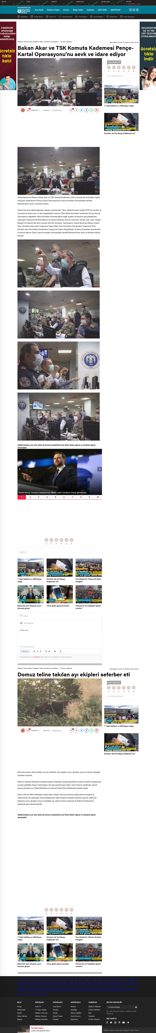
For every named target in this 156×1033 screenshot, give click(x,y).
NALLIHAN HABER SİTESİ (126, 982)
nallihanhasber (123, 985)
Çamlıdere (91, 979)
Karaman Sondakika (69, 988)
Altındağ (69, 979)
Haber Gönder (22, 1016)
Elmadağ (111, 979)
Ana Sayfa (39, 9)
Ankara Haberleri (94, 1009)
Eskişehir (35, 979)
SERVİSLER (115, 9)
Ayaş (74, 979)
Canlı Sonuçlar (129, 16)
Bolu (30, 979)
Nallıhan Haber (53, 9)
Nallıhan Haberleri (95, 1006)
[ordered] (46, 651)
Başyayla (115, 991)
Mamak (62, 982)
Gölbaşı (129, 979)
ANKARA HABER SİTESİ (25, 985)
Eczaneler (113, 16)
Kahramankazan (30, 982)
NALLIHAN (112, 982)
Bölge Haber (78, 9)
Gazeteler (24, 16)
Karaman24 (87, 988)
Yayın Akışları (98, 16)
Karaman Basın (124, 991)
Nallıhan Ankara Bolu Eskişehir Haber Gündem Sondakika (37, 41)
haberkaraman (66, 991)
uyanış (58, 991)
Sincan (86, 982)
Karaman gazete (42, 994)
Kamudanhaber (40, 991)
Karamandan (51, 988)
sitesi (58, 979)
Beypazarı (83, 979)
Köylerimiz (74, 1019)
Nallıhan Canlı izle (41, 1013)
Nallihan (114, 985)
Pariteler (56, 1019)
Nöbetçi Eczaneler (41, 1019)
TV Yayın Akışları (41, 1009)
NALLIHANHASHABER (103, 985)
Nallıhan (20, 979)
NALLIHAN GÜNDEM (87, 985)
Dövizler (55, 1009)
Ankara (66, 9)
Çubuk (104, 979)
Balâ (78, 979)
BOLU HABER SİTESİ (42, 985)
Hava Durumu (67, 16)
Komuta (22, 552)
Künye (19, 1006)
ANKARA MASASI (72, 985)
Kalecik (39, 982)
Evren (124, 979)
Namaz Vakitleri (76, 1013)
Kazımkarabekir (99, 991)
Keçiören (45, 982)
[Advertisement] (78, 30)
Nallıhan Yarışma (41, 1016)
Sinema (73, 1006)
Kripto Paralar (57, 1016)
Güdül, (135, 979)
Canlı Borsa (83, 16)
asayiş (53, 991)
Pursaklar (80, 982)
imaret (48, 991)
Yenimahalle (104, 982)
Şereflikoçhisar (94, 982)
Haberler (90, 9)
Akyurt (63, 979)
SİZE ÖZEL (102, 9)
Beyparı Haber (111, 988)
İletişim (19, 1019)
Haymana (20, 982)
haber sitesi (43, 979)
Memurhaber (21, 991)
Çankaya (99, 979)
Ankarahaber (51, 979)
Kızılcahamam (54, 982)
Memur (134, 988)
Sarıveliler (108, 991)
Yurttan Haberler (66, 41)
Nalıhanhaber (126, 988)
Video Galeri (38, 16)
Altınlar (55, 1013)
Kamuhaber (31, 991)
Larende (80, 988)
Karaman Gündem (40, 988)
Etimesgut (118, 979)
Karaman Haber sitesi (25, 988)
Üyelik (19, 1013)
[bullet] (49, 651)
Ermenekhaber (83, 991)
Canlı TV (52, 17)
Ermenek (74, 991)
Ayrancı (91, 991)
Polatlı (74, 982)
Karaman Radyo (30, 994)
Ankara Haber (133, 985)
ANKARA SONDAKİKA (58, 985)
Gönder (25, 651)
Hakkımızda (21, 1009)
